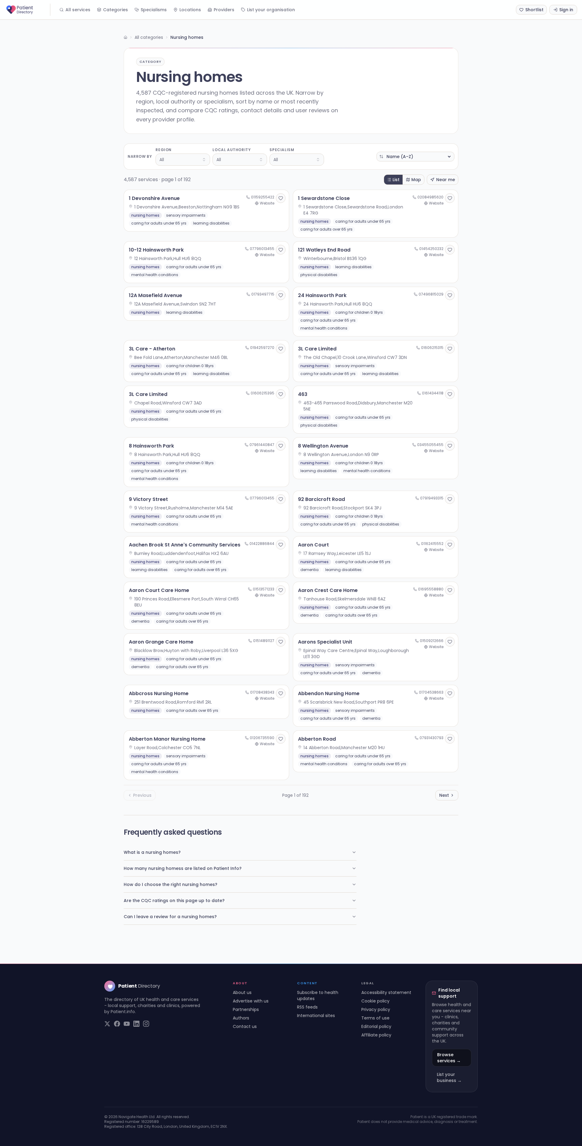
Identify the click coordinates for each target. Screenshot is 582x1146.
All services (77, 10)
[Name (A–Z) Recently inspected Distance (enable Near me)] (415, 156)
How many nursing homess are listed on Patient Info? (183, 868)
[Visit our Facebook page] (117, 1024)
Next (444, 795)
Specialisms (154, 10)
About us (242, 992)
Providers (224, 10)
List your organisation (271, 10)
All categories (149, 37)
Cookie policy (375, 1001)
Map (416, 180)
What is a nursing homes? (152, 852)
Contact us (245, 1026)
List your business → (449, 1077)
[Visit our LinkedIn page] (136, 1024)
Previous (142, 795)
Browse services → (449, 1058)
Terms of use (375, 1018)
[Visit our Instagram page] (146, 1024)
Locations (190, 10)
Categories (115, 10)
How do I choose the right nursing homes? (170, 884)
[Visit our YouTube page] (127, 1024)
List (396, 180)
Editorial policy (376, 1026)
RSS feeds (307, 1007)
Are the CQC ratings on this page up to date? (174, 901)
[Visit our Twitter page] (107, 1024)
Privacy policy (375, 1009)
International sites (316, 1015)
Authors (241, 1018)
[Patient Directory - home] (27, 10)
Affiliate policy (376, 1035)
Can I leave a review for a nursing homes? (170, 917)
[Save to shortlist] (281, 198)
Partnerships (246, 1009)
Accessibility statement (386, 992)
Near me (445, 180)
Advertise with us (251, 1001)
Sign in (566, 10)
